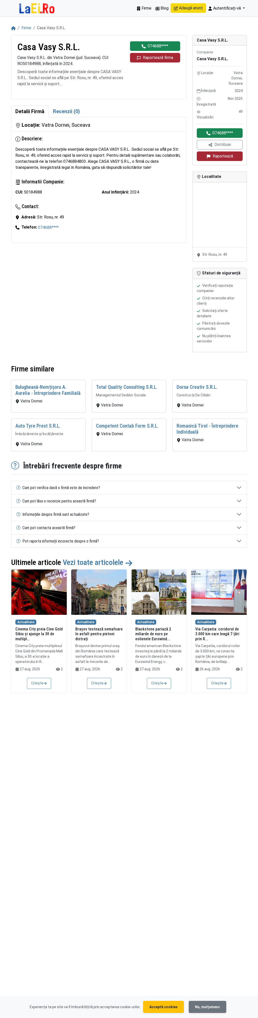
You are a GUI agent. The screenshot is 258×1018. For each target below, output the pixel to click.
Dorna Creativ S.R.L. (197, 387)
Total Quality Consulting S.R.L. (126, 387)
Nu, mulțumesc (207, 1007)
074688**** (158, 46)
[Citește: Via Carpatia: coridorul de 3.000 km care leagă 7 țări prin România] (219, 592)
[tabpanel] (98, 180)
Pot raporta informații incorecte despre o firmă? (60, 541)
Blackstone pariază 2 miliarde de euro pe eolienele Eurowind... (153, 634)
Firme (146, 8)
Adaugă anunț (190, 8)
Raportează (223, 156)
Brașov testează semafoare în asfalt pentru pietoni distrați (99, 634)
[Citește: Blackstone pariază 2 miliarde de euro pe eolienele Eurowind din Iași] (159, 592)
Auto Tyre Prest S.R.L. (37, 426)
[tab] (30, 111)
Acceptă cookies (163, 1007)
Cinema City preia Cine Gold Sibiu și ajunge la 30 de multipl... (39, 634)
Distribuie (222, 144)
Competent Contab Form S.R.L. (127, 426)
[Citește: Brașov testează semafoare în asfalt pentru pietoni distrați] (99, 592)
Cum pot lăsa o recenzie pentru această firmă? (59, 501)
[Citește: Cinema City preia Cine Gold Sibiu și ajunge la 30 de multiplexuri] (39, 592)
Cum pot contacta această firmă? (48, 527)
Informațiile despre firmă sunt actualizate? (55, 514)
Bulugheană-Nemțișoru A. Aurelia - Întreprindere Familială (48, 390)
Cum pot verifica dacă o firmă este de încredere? (61, 487)
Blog (164, 8)
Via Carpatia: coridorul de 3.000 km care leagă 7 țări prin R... (217, 634)
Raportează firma (158, 57)
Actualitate (25, 622)
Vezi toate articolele (94, 562)
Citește (37, 683)
